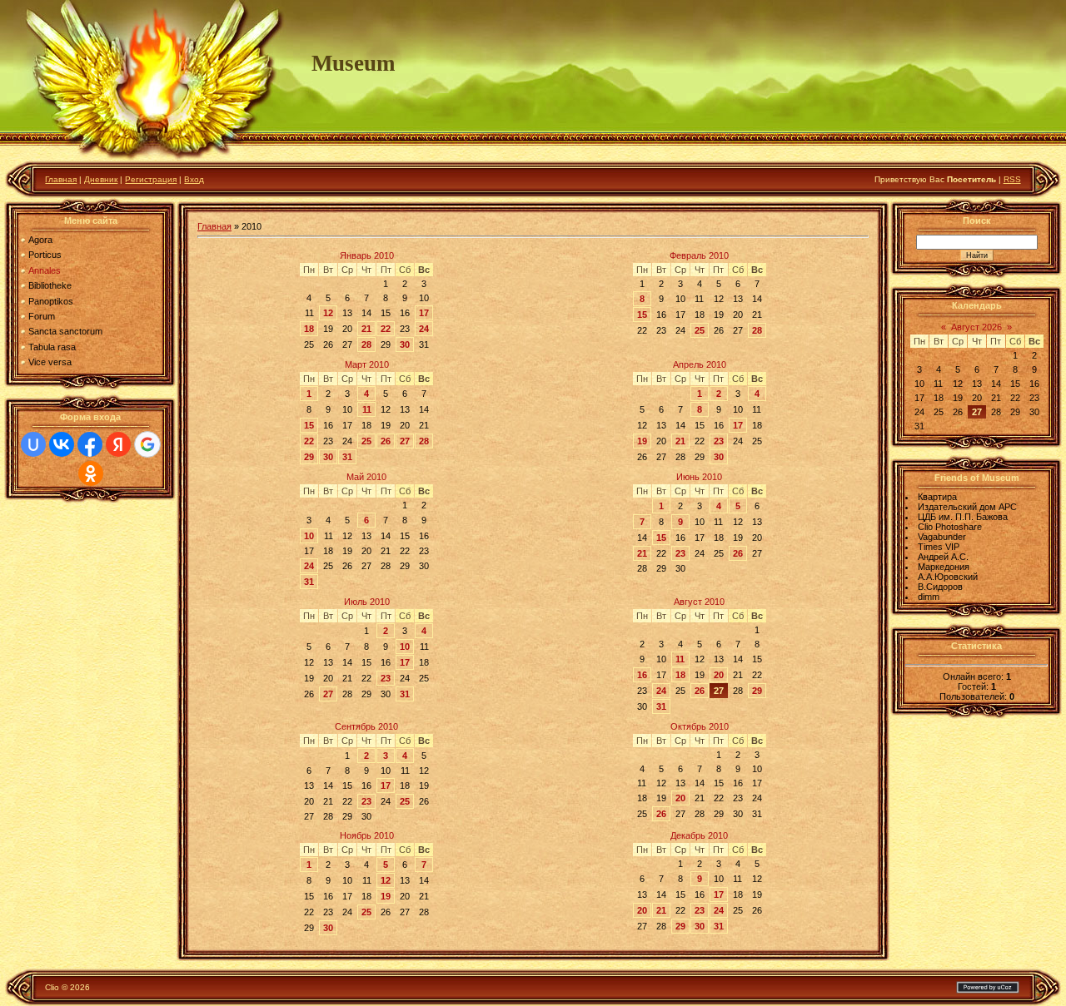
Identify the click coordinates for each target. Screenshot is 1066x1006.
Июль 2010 (367, 602)
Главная (61, 179)
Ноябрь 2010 (367, 835)
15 (642, 315)
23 (719, 441)
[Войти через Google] (147, 444)
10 (309, 536)
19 (642, 441)
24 (424, 329)
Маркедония (943, 567)
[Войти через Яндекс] (118, 444)
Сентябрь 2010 (366, 726)
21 (366, 329)
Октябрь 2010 (699, 726)
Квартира (937, 497)
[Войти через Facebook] (89, 444)
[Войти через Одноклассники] (90, 473)
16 (642, 675)
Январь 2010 (367, 255)
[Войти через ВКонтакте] (61, 444)
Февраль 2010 (699, 255)
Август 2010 (699, 602)
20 (719, 675)
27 (405, 441)
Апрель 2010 (699, 364)
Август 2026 (976, 327)
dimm (928, 597)
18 (309, 329)
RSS (1012, 179)
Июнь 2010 (699, 477)
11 (366, 409)
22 (386, 329)
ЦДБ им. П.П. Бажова (963, 517)
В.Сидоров (940, 587)
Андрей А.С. (943, 557)
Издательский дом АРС (967, 507)
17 (424, 313)
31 (347, 457)
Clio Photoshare (950, 527)
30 (405, 344)
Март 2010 (367, 364)
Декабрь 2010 (699, 835)
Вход (194, 179)
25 (700, 330)
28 (366, 344)
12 (328, 313)
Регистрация (151, 179)
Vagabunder (942, 537)
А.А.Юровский (948, 577)
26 (386, 441)
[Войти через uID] (33, 444)
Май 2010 (366, 477)
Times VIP (938, 547)
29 (309, 457)
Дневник (100, 179)
